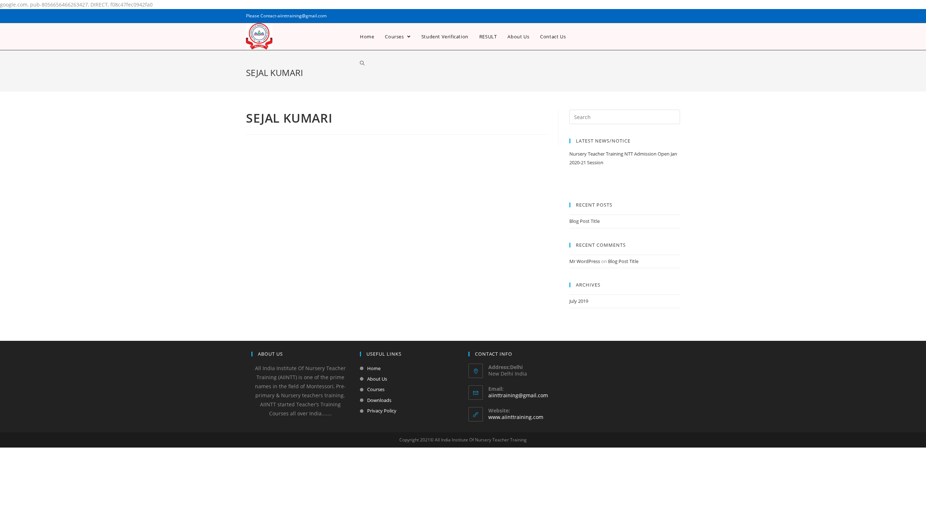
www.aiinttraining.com (515, 417)
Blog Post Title (584, 221)
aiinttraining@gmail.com (518, 395)
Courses (376, 389)
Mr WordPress (584, 261)
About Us (377, 379)
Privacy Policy (381, 410)
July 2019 (578, 301)
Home (374, 368)
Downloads (379, 400)
